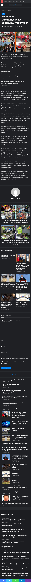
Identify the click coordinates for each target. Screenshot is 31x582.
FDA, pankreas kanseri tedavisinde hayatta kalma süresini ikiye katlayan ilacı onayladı (14, 486)
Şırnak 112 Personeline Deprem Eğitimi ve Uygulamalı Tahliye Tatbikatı (13, 391)
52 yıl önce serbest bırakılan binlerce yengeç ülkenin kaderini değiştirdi (15, 397)
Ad (2, 340)
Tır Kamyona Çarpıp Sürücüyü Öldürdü (12, 76)
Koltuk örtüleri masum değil (10, 492)
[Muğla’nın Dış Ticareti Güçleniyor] (6, 431)
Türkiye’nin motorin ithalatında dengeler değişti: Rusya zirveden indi (13, 402)
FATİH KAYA (6, 26)
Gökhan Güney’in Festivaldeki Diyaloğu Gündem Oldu (20, 497)
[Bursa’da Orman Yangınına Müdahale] (6, 481)
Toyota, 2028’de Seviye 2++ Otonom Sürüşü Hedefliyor (20, 422)
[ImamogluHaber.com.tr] (15, 5)
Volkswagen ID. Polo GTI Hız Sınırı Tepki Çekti (15, 443)
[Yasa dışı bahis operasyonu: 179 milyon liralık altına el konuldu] (8, 278)
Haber (9, 10)
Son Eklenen (15, 375)
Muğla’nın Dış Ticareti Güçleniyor (18, 429)
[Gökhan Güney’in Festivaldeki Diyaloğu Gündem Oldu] (6, 498)
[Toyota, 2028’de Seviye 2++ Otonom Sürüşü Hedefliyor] (6, 424)
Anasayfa (5, 10)
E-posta (3, 346)
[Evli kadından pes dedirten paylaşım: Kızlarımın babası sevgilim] (8, 297)
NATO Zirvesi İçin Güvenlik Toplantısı (21, 303)
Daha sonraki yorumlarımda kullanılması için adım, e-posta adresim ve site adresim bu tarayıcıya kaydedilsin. (14, 361)
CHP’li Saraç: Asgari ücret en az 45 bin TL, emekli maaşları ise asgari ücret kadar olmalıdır (22, 286)
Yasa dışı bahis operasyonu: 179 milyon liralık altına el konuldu (8, 284)
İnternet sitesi (4, 352)
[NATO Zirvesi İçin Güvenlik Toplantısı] (23, 297)
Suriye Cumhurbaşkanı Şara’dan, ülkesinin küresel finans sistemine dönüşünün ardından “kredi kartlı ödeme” (15, 449)
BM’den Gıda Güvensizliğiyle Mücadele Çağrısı (15, 503)
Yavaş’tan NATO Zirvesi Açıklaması (8, 255)
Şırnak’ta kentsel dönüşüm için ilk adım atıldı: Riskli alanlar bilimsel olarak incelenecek (22, 266)
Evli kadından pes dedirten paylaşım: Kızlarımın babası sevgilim (6, 305)
